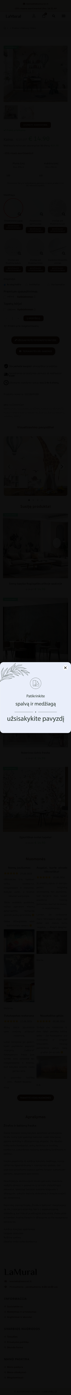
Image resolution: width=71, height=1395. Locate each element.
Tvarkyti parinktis (35, 724)
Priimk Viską (35, 715)
